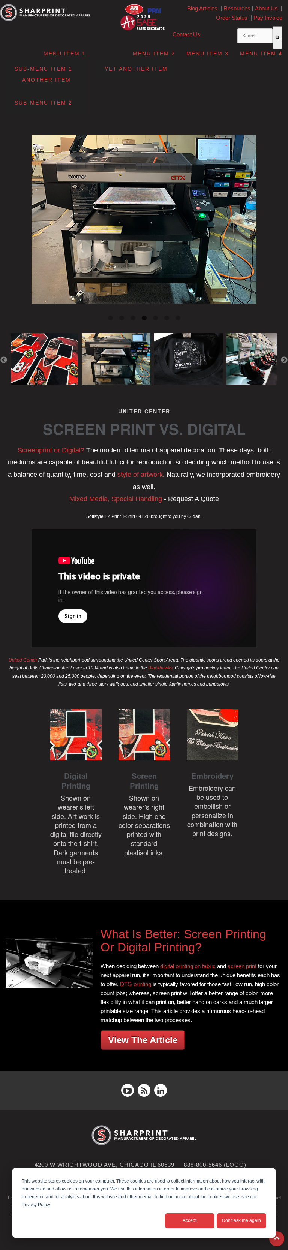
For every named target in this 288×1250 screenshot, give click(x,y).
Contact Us (186, 34)
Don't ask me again (241, 1220)
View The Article (142, 1040)
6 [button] (166, 318)
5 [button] (155, 318)
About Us (266, 8)
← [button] (4, 360)
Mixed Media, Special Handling (115, 499)
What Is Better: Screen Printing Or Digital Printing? (183, 940)
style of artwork (140, 474)
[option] (144, 220)
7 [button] (178, 318)
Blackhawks (160, 668)
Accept (189, 1220)
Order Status (232, 18)
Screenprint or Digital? (51, 450)
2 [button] (121, 318)
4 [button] (144, 318)
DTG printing (135, 984)
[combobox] (255, 35)
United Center (23, 660)
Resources (237, 8)
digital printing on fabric (188, 966)
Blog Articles (202, 8)
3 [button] (132, 318)
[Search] (277, 37)
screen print (242, 966)
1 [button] (110, 318)
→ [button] (284, 360)
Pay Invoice (268, 18)
